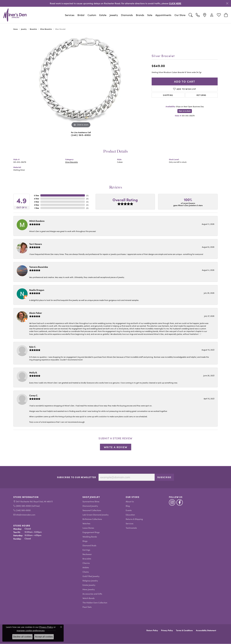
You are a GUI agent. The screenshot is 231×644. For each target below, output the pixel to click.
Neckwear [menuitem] (87, 554)
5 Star (36, 195)
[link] (198, 15)
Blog (128, 505)
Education (130, 514)
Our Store (179, 15)
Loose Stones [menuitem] (88, 527)
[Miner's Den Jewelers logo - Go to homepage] (15, 15)
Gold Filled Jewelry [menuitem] (90, 576)
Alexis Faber (35, 312)
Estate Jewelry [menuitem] (88, 585)
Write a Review (115, 447)
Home (15, 29)
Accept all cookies (44, 636)
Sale (149, 15)
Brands (140, 15)
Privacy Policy (167, 630)
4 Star (36, 198)
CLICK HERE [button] (175, 3)
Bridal (80, 15)
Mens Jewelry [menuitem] (88, 589)
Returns (201, 95)
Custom (92, 15)
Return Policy (152, 630)
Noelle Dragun (36, 289)
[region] (81, 81)
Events (129, 510)
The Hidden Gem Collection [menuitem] (94, 602)
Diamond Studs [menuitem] (89, 545)
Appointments (163, 15)
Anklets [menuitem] (85, 567)
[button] (190, 15)
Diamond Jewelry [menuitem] (90, 505)
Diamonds (127, 15)
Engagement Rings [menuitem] (91, 532)
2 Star (36, 205)
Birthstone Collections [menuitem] (92, 519)
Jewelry (114, 15)
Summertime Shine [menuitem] (90, 501)
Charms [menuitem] (86, 563)
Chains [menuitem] (85, 571)
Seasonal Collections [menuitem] (91, 510)
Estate (102, 15)
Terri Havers (35, 243)
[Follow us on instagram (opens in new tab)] (172, 502)
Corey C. (33, 395)
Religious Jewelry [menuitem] (90, 580)
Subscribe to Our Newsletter (76, 477)
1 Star (36, 208)
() (87, 195)
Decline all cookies (22, 636)
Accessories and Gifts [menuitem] (92, 593)
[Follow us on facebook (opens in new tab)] (179, 502)
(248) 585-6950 (81, 135)
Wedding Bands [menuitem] (89, 536)
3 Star (36, 201)
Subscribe (164, 477)
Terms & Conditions (184, 630)
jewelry (24, 29)
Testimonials (131, 527)
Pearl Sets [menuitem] (87, 607)
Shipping (168, 95)
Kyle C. (32, 346)
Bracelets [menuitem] (86, 558)
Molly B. (33, 372)
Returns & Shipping (134, 519)
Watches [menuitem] (86, 523)
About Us (130, 501)
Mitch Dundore (36, 220)
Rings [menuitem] (85, 541)
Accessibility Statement (206, 630)
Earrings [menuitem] (86, 549)
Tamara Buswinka (38, 266)
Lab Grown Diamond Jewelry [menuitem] (95, 514)
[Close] (227, 3)
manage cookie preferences (30, 630)
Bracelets (33, 29)
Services (69, 15)
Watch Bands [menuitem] (88, 598)
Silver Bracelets (46, 29)
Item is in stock (185, 111)
